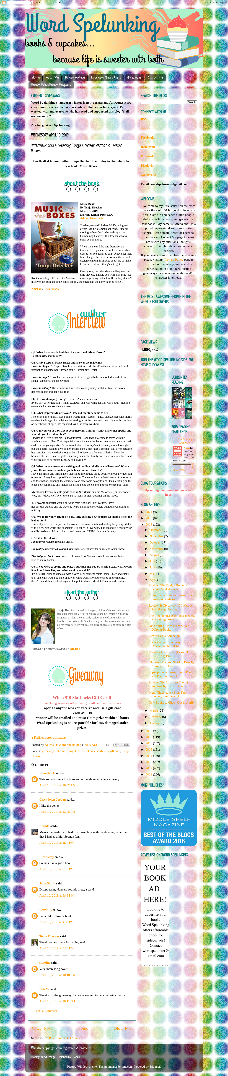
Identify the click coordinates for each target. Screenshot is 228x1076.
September (157, 548)
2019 (149, 524)
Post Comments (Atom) (64, 1038)
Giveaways (134, 78)
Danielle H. (47, 773)
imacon (127, 1066)
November (157, 536)
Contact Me (155, 78)
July (153, 561)
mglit (72, 751)
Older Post (123, 1028)
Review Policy (173, 259)
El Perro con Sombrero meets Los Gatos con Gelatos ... (171, 597)
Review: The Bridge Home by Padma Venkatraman (168, 587)
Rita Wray (46, 857)
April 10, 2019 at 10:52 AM (57, 785)
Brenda (44, 826)
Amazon (75, 648)
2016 (149, 743)
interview (62, 751)
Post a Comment (46, 1010)
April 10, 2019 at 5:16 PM (56, 948)
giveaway (48, 751)
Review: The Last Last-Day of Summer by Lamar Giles (168, 684)
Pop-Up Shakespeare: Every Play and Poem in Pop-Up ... (170, 674)
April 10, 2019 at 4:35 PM (56, 922)
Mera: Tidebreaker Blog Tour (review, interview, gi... (168, 694)
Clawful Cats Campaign (164, 636)
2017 (149, 737)
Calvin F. (45, 910)
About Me (52, 78)
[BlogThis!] (118, 745)
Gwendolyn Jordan (52, 799)
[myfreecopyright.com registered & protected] (61, 1048)
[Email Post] (107, 744)
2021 (149, 512)
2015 (149, 749)
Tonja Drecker (49, 936)
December (157, 530)
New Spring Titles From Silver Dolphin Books (169, 627)
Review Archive (75, 78)
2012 (149, 768)
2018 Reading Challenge (184, 440)
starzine (44, 962)
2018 (149, 731)
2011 (149, 774)
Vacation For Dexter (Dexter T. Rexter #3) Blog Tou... (169, 654)
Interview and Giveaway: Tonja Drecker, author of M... (169, 644)
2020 (149, 518)
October (155, 542)
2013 (149, 762)
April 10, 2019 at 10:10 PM (57, 975)
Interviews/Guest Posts (106, 78)
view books (191, 473)
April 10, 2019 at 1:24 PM (56, 842)
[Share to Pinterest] (128, 745)
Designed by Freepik (68, 1056)
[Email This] (114, 745)
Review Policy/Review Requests (51, 85)
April (153, 580)
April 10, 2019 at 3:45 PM (56, 895)
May (153, 573)
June (153, 567)
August (155, 555)
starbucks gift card (108, 751)
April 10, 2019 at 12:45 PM (57, 811)
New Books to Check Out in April (171, 702)
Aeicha (187, 447)
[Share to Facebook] (125, 745)
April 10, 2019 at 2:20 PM (56, 869)
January (155, 723)
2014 (149, 756)
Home (36, 78)
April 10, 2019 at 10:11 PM (57, 1001)
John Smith (47, 883)
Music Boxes (86, 751)
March (154, 710)
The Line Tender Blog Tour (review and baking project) (172, 617)
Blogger (155, 1066)
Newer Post (41, 1028)
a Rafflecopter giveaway (49, 737)
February (156, 717)
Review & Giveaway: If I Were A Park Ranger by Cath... (170, 607)
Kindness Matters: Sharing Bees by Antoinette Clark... (171, 664)
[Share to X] (121, 745)
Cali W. (44, 989)
